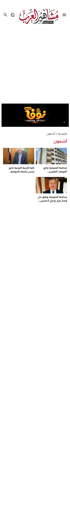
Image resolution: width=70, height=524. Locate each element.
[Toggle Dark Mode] (12, 15)
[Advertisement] (35, 67)
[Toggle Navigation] (65, 15)
